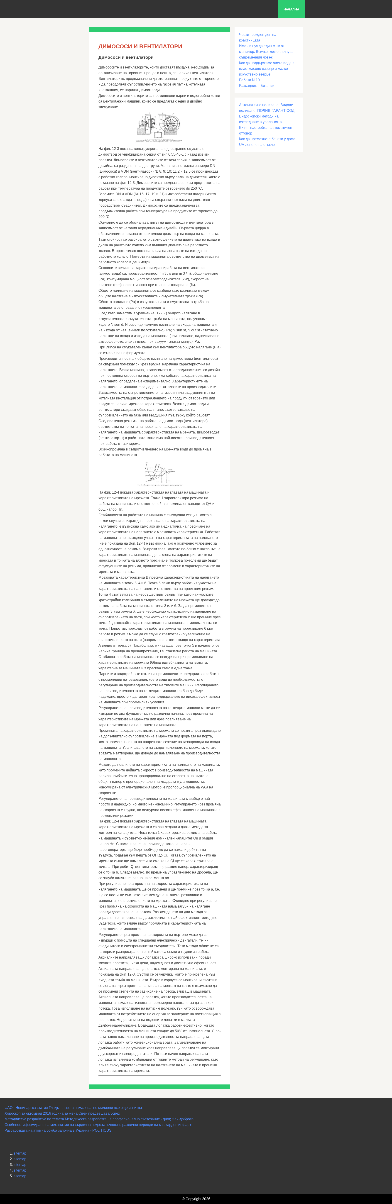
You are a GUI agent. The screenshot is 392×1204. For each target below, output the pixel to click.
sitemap (20, 1153)
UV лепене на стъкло (257, 145)
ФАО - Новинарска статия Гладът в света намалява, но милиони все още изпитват (74, 1108)
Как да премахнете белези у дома (267, 139)
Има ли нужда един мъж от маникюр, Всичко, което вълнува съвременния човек (266, 51)
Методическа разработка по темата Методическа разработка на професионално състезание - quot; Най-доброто (99, 1119)
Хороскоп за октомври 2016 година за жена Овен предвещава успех (62, 1113)
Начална (291, 9)
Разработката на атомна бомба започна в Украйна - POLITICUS (58, 1130)
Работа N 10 (249, 80)
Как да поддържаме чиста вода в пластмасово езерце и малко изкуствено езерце (266, 68)
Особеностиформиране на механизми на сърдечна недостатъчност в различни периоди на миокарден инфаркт (99, 1125)
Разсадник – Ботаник (256, 86)
